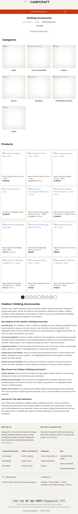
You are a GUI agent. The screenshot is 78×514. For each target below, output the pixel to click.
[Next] (55, 297)
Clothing (37, 22)
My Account (6, 456)
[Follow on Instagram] (39, 495)
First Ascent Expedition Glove (12, 212)
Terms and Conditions (30, 511)
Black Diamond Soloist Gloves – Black (39, 177)
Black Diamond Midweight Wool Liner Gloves (37, 249)
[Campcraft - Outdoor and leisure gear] (39, 4)
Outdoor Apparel (27, 22)
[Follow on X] (42, 495)
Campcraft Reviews (67, 468)
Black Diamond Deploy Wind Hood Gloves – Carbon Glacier (65, 213)
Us (46, 477)
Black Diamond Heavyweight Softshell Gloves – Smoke (38, 213)
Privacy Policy (45, 511)
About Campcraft (66, 464)
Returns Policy (27, 466)
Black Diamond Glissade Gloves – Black (62, 177)
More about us (6, 443)
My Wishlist (6, 461)
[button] (2, 4)
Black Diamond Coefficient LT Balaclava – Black (64, 284)
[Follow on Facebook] (35, 495)
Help (10, 477)
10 (51, 297)
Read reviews (52, 437)
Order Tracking (27, 456)
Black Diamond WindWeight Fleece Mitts (12, 249)
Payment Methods (48, 461)
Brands (43, 466)
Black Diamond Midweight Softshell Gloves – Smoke (11, 284)
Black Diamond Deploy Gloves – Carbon (39, 284)
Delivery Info (26, 461)
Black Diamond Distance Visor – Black (64, 249)
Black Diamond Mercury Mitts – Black (12, 177)
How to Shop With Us (49, 456)
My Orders (6, 466)
